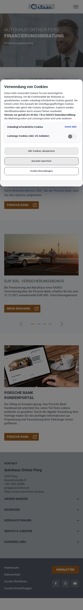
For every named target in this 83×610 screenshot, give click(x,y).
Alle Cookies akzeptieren (41, 151)
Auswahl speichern (41, 161)
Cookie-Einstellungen (41, 171)
